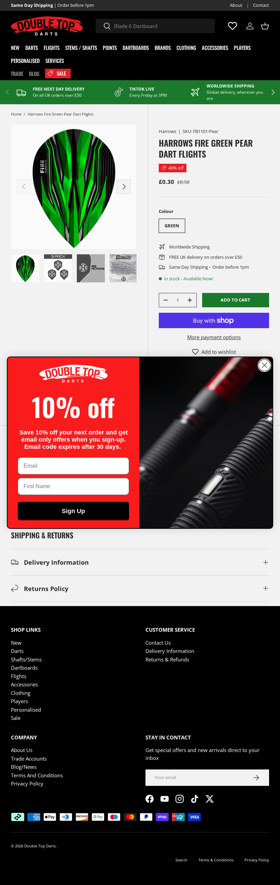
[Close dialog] (264, 365)
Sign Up (73, 511)
